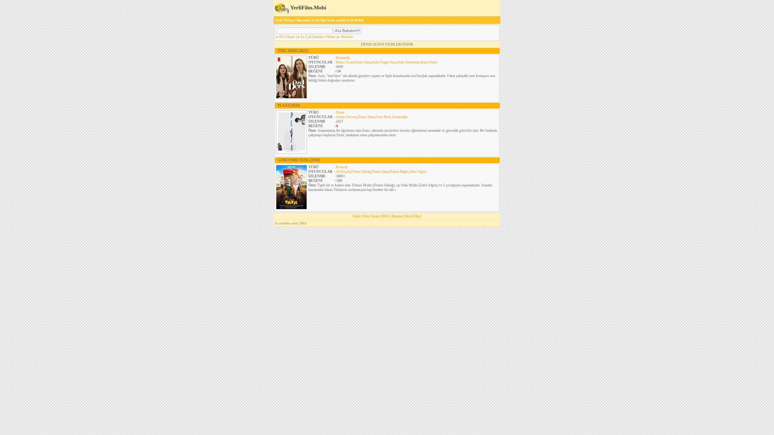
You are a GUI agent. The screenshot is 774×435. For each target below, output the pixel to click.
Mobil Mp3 (413, 216)
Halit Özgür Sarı (384, 62)
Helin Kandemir (408, 62)
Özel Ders (293, 51)
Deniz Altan (362, 62)
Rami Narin (429, 62)
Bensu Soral (344, 62)
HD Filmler (287, 37)
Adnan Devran (346, 117)
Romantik (343, 58)
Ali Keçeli (343, 171)
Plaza (289, 105)
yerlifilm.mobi (288, 223)
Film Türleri (371, 216)
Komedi (341, 167)
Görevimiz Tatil (299, 160)
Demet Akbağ (361, 171)
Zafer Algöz (417, 171)
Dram (340, 112)
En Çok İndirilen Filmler (318, 37)
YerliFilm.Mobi (307, 8)
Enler (356, 216)
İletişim (397, 216)
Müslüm (347, 37)
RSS (385, 216)
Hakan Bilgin (398, 171)
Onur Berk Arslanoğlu (392, 117)
